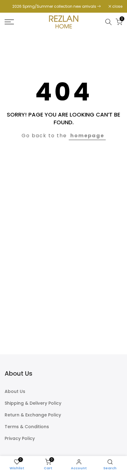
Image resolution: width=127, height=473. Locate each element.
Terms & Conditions (27, 427)
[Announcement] (56, 6)
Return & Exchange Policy (33, 415)
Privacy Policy (20, 438)
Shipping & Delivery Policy (33, 403)
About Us (15, 391)
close (116, 6)
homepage (87, 135)
